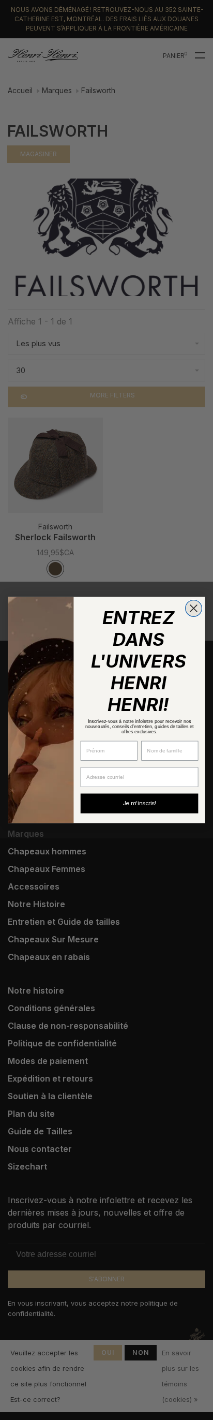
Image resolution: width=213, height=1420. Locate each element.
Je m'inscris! (139, 803)
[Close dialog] (194, 608)
